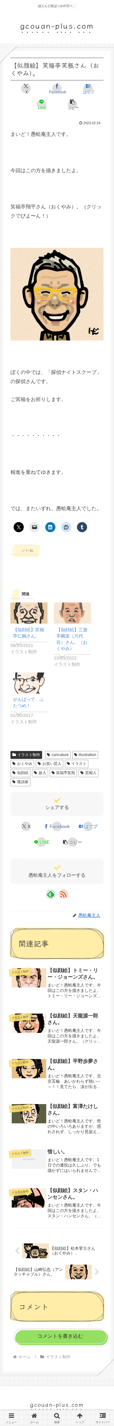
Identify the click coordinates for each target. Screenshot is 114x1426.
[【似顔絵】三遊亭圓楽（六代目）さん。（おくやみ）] (72, 613)
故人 (42, 773)
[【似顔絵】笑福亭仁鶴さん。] (29, 613)
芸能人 (91, 773)
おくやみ (24, 763)
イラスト (78, 763)
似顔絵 (22, 773)
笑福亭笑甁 (65, 773)
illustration (87, 755)
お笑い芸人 (51, 763)
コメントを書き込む (60, 1336)
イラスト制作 (28, 755)
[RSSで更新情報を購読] (63, 894)
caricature (60, 755)
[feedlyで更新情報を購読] (51, 894)
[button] (72, 104)
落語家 (22, 782)
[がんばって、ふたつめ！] (29, 683)
